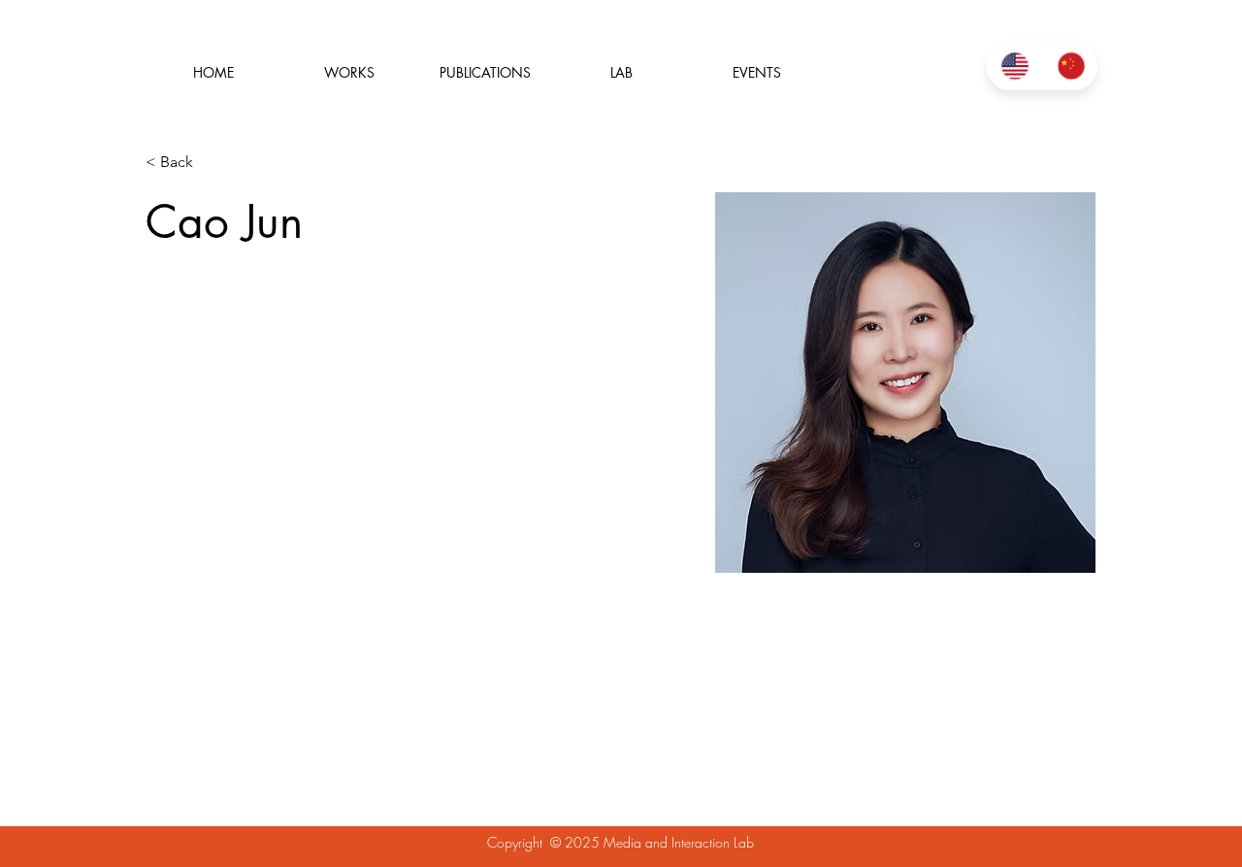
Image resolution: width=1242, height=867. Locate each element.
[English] (1014, 66)
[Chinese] (1070, 66)
